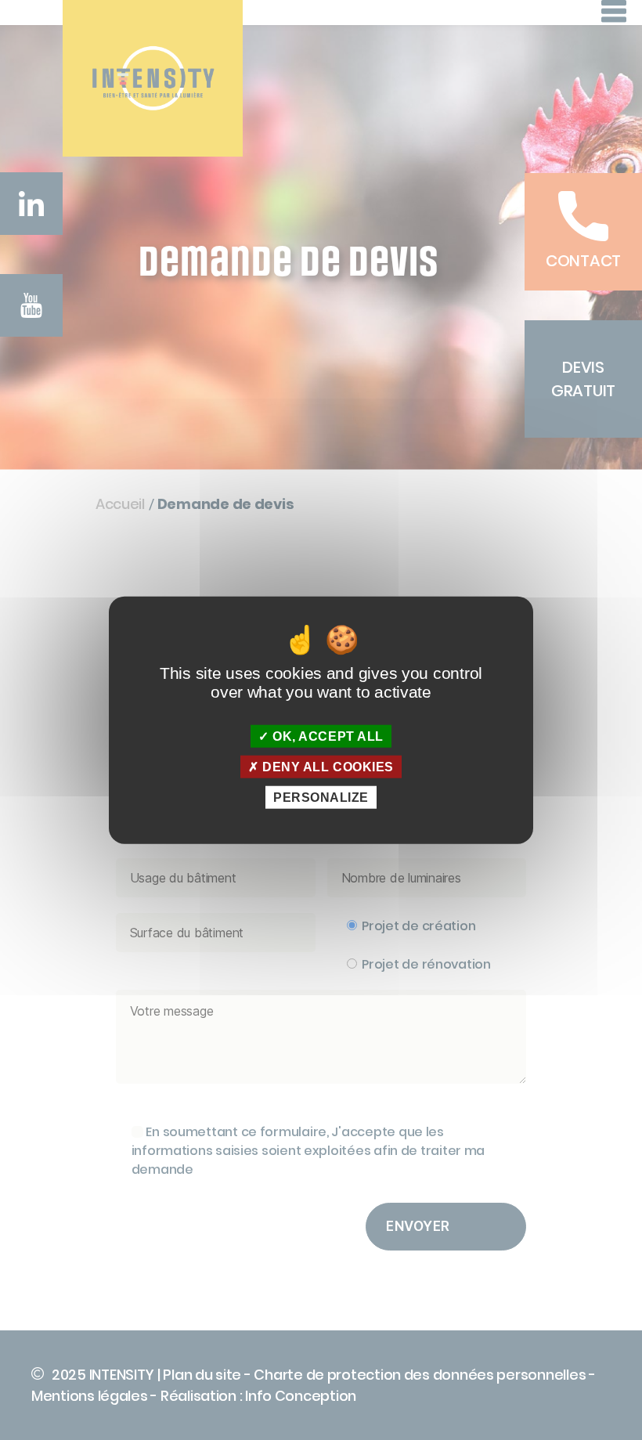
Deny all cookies (326, 766)
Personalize (321, 797)
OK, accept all (326, 735)
